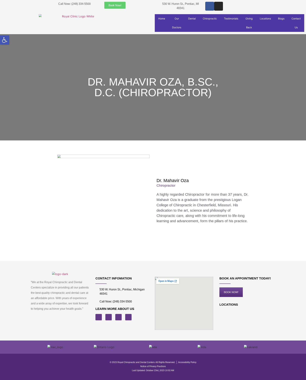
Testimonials (231, 18)
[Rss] (108, 317)
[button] (4, 40)
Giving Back (249, 23)
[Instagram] (218, 6)
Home (161, 18)
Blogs (281, 18)
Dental (192, 18)
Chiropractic (210, 18)
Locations (265, 18)
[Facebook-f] (209, 6)
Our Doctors (176, 23)
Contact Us (296, 23)
